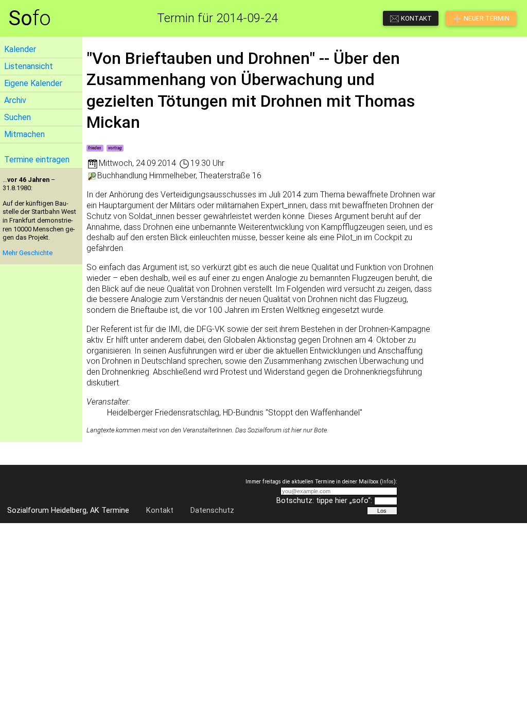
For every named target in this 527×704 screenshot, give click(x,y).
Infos (388, 481)
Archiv (15, 100)
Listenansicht (28, 66)
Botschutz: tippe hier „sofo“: (324, 500)
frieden (94, 147)
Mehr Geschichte (27, 253)
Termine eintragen (36, 159)
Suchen (17, 117)
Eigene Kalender (33, 83)
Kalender (20, 49)
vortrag (115, 147)
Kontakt (159, 510)
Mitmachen (24, 134)
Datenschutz (212, 510)
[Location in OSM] (91, 175)
